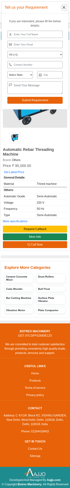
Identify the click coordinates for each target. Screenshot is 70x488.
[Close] (64, 7)
